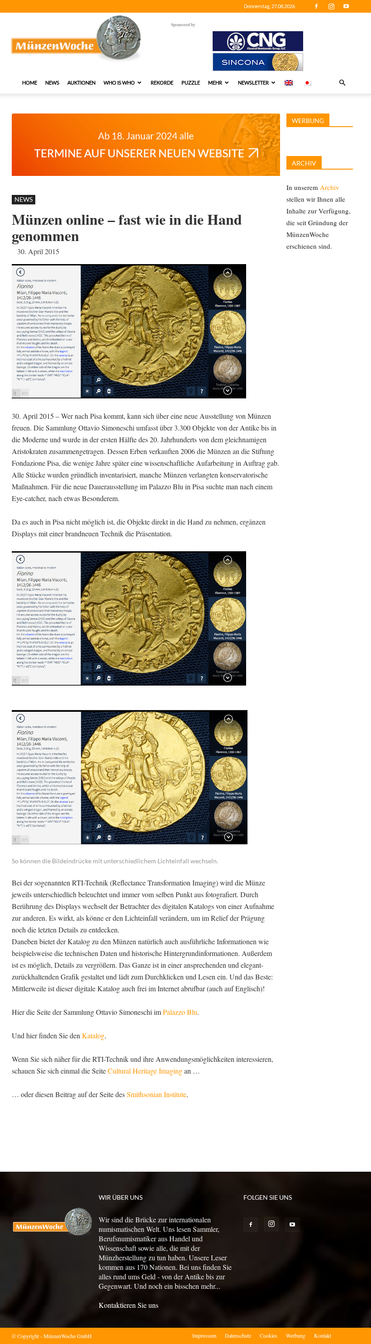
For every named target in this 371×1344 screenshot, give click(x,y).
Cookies (268, 1335)
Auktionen (81, 82)
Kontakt (322, 1335)
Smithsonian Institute (156, 1094)
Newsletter (253, 82)
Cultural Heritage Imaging (145, 1070)
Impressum (204, 1335)
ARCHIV (304, 163)
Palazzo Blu (180, 1012)
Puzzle (190, 82)
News (52, 82)
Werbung (295, 1335)
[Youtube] (346, 6)
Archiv (329, 187)
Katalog (93, 1035)
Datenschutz (238, 1335)
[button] (342, 83)
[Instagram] (331, 6)
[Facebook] (316, 6)
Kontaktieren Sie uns (128, 1305)
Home (29, 82)
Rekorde (162, 82)
